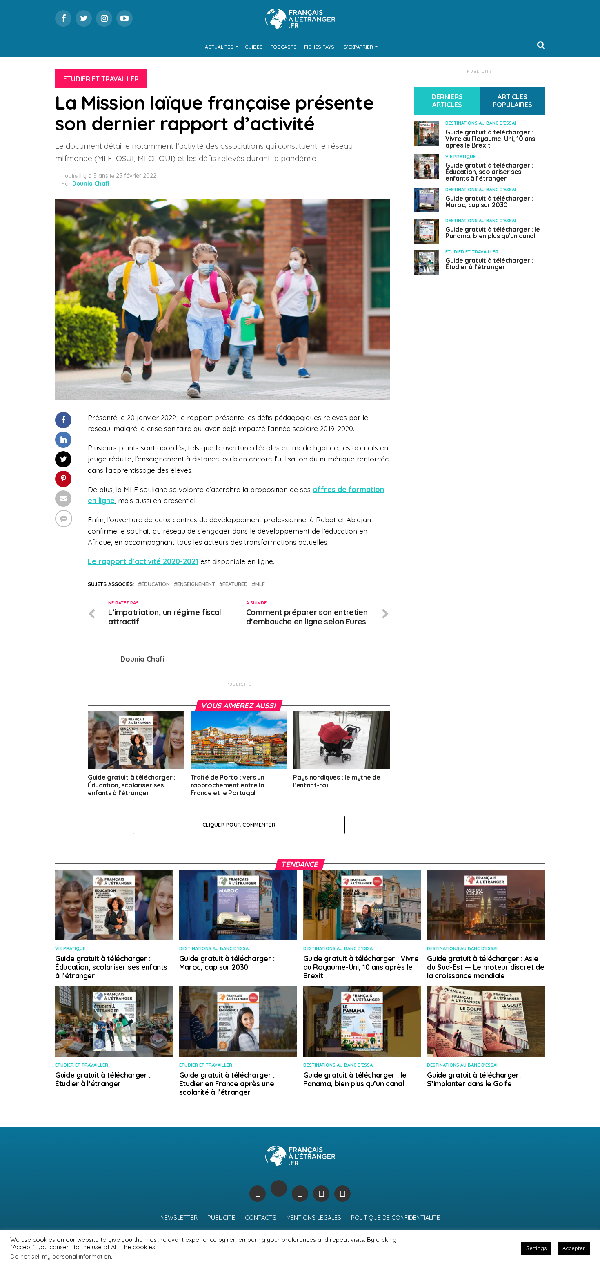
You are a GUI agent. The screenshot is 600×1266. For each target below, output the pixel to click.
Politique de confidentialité (395, 1217)
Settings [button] (536, 1248)
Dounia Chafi (90, 183)
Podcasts (283, 47)
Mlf (260, 584)
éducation (155, 584)
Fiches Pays (319, 47)
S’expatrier (358, 47)
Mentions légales (313, 1217)
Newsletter (179, 1217)
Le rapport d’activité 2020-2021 (143, 561)
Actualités (219, 47)
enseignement (196, 584)
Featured (235, 584)
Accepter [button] (573, 1248)
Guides (254, 47)
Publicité (221, 1217)
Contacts (260, 1217)
